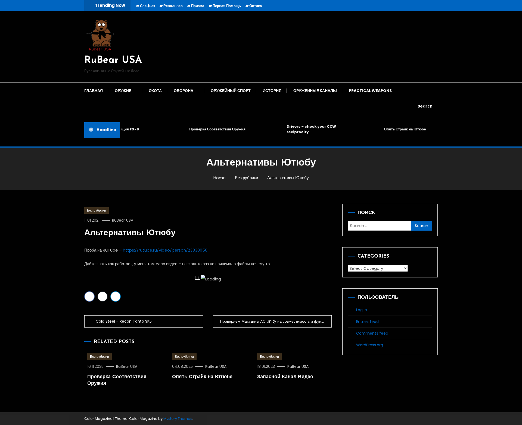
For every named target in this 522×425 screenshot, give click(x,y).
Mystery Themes (177, 418)
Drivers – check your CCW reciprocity (308, 129)
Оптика (255, 5)
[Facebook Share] (89, 296)
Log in (361, 310)
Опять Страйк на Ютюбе (401, 129)
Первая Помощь (227, 5)
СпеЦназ (147, 5)
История (272, 90)
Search (425, 106)
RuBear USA (113, 60)
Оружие (123, 90)
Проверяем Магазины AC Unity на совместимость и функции (275, 321)
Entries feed (367, 321)
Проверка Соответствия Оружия (214, 129)
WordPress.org (369, 345)
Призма (197, 5)
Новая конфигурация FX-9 (111, 129)
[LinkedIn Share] (115, 296)
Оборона (183, 90)
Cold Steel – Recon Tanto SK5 (124, 321)
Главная (93, 90)
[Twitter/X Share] (102, 296)
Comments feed (372, 333)
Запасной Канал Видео (285, 377)
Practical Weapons (370, 90)
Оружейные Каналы (315, 90)
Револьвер (173, 5)
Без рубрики (96, 210)
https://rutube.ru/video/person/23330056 (165, 250)
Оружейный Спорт (231, 90)
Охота (155, 90)
